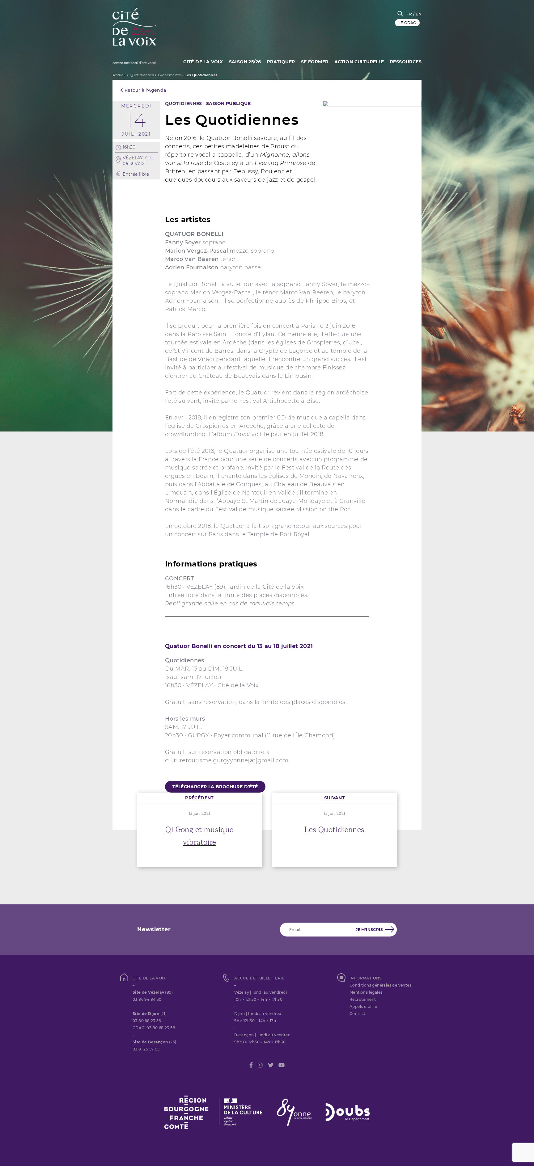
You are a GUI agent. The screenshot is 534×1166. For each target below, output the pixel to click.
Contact (358, 1013)
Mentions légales (366, 992)
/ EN (417, 14)
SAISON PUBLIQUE (228, 103)
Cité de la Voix (203, 62)
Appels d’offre (363, 1006)
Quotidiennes (142, 75)
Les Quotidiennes (334, 829)
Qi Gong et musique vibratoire (199, 836)
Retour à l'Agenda (144, 90)
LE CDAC (407, 22)
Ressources (406, 62)
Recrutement (363, 999)
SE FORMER (314, 62)
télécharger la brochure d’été (215, 786)
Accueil (119, 75)
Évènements (169, 75)
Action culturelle (359, 62)
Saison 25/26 (245, 62)
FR (409, 14)
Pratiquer (281, 62)
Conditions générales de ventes (380, 985)
